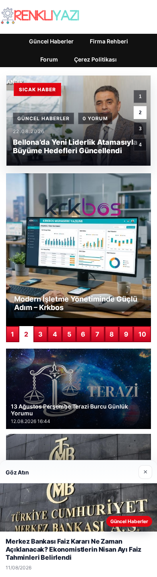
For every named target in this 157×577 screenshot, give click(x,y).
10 (142, 334)
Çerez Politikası (95, 59)
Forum (49, 59)
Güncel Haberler (51, 41)
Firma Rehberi (109, 41)
